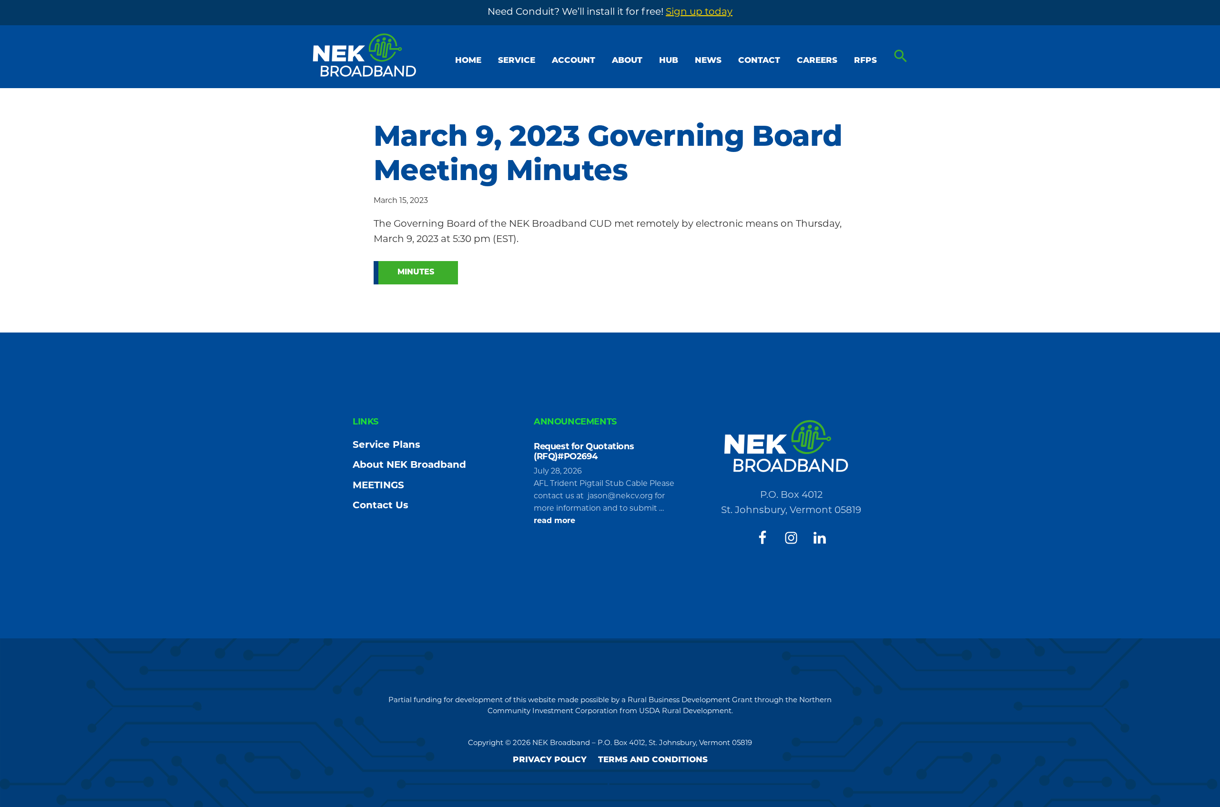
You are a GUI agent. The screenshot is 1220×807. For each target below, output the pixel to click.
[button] (900, 57)
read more (554, 522)
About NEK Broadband (409, 465)
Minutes (415, 272)
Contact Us (380, 506)
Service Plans (386, 445)
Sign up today (699, 12)
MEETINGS (378, 486)
